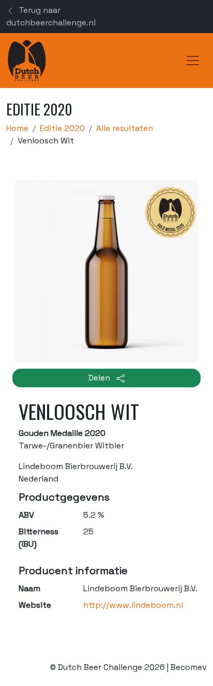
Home (17, 128)
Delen (100, 377)
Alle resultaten (124, 128)
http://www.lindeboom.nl (133, 605)
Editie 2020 (62, 128)
